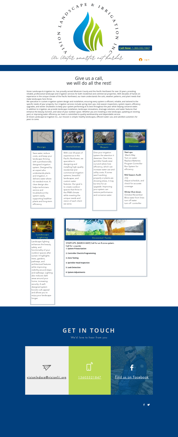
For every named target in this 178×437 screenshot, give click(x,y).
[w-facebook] (144, 404)
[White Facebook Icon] (132, 368)
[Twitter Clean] (148, 404)
